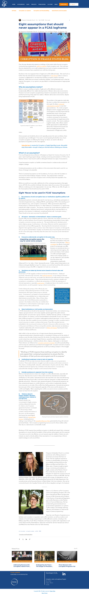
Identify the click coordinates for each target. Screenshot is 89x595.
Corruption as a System (25, 10)
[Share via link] (29, 539)
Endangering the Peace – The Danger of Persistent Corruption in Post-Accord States (44, 565)
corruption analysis (30, 531)
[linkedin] (47, 590)
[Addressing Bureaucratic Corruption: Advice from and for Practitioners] (22, 556)
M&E (40, 531)
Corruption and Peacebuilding (41, 10)
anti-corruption (22, 531)
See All (75, 548)
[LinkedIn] (64, 574)
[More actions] (69, 20)
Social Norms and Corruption (59, 10)
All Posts (14, 10)
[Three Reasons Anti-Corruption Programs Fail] (67, 556)
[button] (41, 4)
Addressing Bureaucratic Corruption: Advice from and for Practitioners (21, 565)
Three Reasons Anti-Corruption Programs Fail (67, 565)
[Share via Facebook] (19, 539)
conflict (36, 531)
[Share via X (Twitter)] (23, 539)
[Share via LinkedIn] (26, 539)
